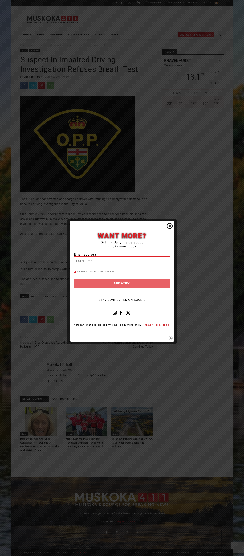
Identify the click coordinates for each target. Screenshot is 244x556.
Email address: (86, 254)
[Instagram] (115, 314)
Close (170, 226)
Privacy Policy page (156, 324)
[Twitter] (128, 314)
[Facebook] (121, 314)
